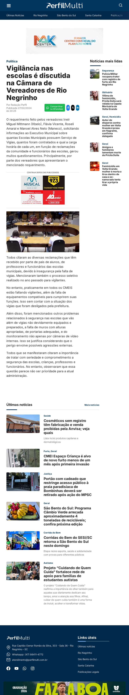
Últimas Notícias (15, 15)
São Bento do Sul (66, 15)
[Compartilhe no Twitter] (72, 108)
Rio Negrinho (40, 15)
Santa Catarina (93, 15)
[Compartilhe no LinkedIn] (77, 108)
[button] (121, 5)
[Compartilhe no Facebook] (68, 108)
